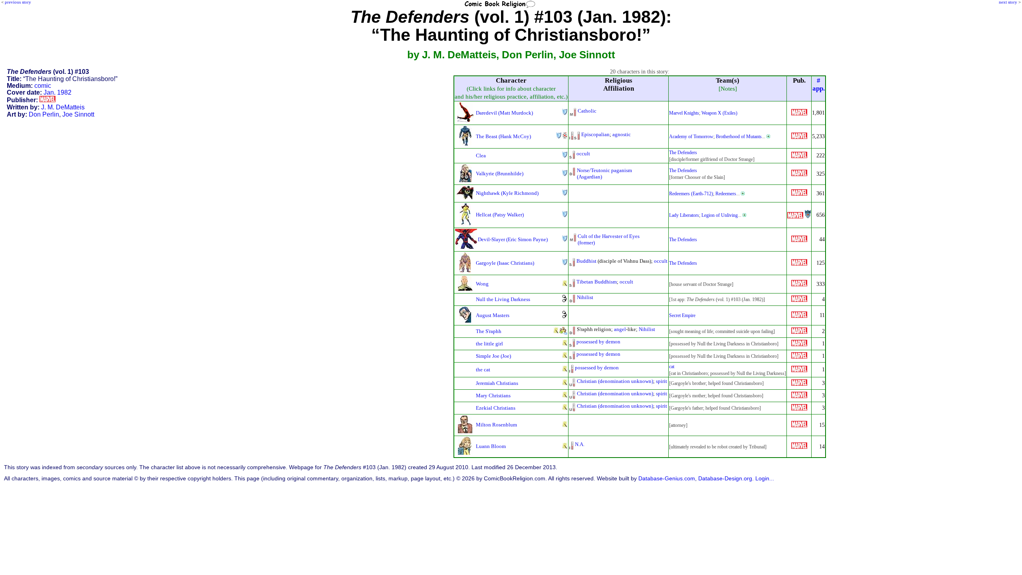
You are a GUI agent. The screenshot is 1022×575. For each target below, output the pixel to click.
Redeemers (725, 193)
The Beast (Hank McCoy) (503, 136)
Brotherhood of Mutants (739, 136)
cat (671, 366)
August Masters (492, 315)
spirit (661, 381)
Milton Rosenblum (496, 425)
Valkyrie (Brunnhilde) (499, 173)
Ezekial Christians (495, 408)
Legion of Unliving (719, 215)
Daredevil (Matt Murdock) (504, 113)
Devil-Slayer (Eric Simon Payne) (513, 239)
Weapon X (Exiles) (719, 113)
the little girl (489, 344)
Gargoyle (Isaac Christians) (505, 263)
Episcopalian (595, 134)
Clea (481, 156)
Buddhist (586, 261)
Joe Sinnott (78, 114)
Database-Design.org (725, 479)
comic (42, 85)
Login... (764, 479)
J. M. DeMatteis (63, 107)
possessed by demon (598, 342)
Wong (482, 284)
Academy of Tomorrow (691, 136)
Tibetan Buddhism (596, 282)
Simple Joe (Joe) (493, 356)
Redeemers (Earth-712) (691, 193)
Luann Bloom (491, 446)
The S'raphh (488, 331)
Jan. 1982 (57, 92)
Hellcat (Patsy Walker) (500, 215)
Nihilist (585, 297)
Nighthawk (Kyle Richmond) (507, 193)
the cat (483, 370)
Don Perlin (44, 114)
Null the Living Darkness (503, 299)
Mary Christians (493, 396)
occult (583, 154)
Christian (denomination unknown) (615, 381)
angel (620, 329)
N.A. (579, 444)
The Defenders (683, 152)
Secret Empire (682, 315)
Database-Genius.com (666, 479)
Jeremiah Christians (497, 383)
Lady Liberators (684, 215)
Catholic (587, 111)
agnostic (621, 134)
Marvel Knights (684, 113)
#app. (818, 84)
